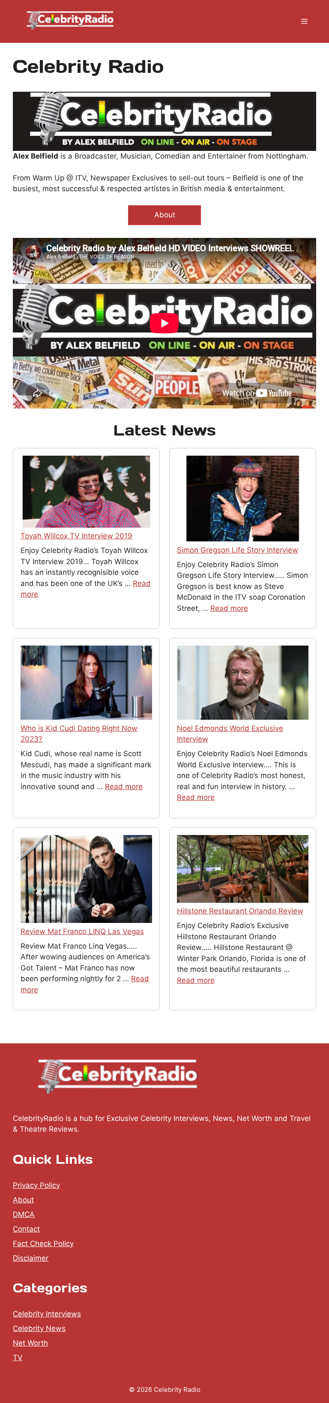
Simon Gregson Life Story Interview (237, 550)
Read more (229, 608)
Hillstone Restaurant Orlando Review (240, 911)
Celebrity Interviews (47, 1314)
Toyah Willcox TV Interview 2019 (76, 536)
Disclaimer (30, 1258)
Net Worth (30, 1343)
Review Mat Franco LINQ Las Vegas (82, 931)
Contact (26, 1229)
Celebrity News (39, 1328)
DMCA (24, 1214)
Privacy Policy (36, 1185)
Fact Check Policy (43, 1243)
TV (18, 1357)
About (164, 214)
